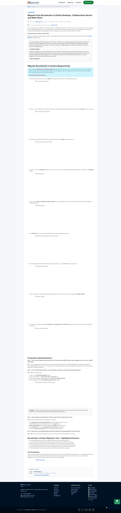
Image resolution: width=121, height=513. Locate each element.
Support (56, 492)
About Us (70, 2)
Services (56, 489)
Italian (93, 492)
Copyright (73, 492)
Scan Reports (57, 495)
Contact (78, 2)
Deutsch (94, 489)
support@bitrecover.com (29, 495)
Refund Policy (74, 491)
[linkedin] (86, 509)
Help (91, 499)
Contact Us (56, 491)
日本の (95, 496)
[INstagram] (93, 509)
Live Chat (89, 2)
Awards (56, 494)
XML (72, 494)
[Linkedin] (42, 21)
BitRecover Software (31, 509)
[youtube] (89, 509)
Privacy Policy (74, 489)
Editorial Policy (54, 25)
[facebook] (79, 509)
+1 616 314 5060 (27, 493)
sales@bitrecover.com (28, 496)
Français (95, 494)
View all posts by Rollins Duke (41, 475)
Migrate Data (31, 12)
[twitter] (82, 509)
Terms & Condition (75, 487)
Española (94, 491)
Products (62, 2)
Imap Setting (93, 498)
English (93, 487)
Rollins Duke (38, 21)
